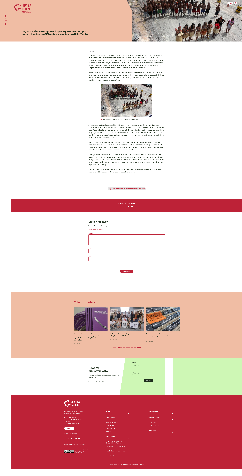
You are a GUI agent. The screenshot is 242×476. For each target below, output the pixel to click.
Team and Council (111, 428)
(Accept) (65, 445)
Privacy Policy (82, 444)
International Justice (112, 456)
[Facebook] (71, 438)
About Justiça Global (112, 422)
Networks (153, 411)
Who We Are (110, 417)
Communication (155, 417)
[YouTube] (75, 438)
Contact (153, 430)
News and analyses (154, 425)
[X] (68, 438)
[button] (119, 347)
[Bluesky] (82, 438)
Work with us (110, 431)
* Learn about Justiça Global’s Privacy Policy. (96, 381)
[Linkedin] (79, 438)
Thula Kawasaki (141, 464)
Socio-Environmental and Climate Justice (115, 452)
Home (108, 411)
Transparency (110, 425)
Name (90, 248)
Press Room (152, 422)
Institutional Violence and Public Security (115, 447)
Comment (91, 233)
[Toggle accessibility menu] (5, 25)
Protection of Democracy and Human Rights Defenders (114, 442)
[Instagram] (65, 438)
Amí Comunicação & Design (131, 464)
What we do (111, 436)
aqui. (135, 172)
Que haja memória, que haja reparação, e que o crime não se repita (158, 336)
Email (90, 256)
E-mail (134, 370)
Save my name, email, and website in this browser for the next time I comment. (111, 264)
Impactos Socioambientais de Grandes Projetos (128, 189)
